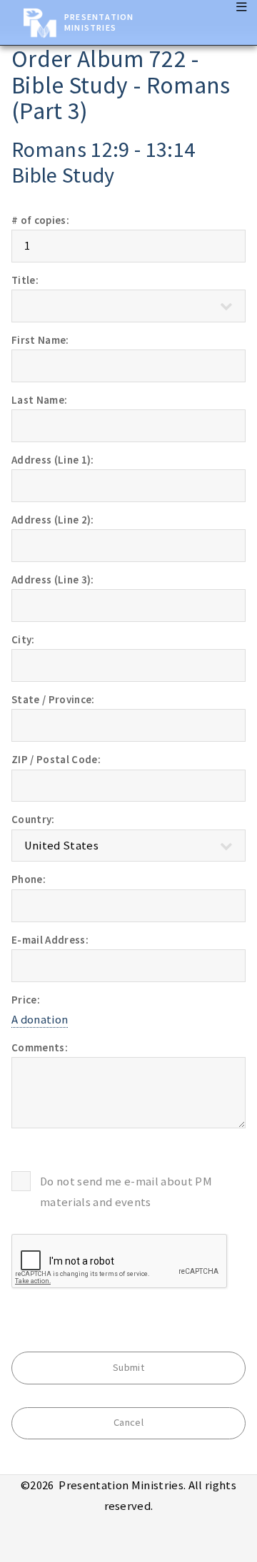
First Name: (40, 340)
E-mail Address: (50, 939)
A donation (39, 1019)
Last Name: (39, 400)
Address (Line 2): (52, 519)
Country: (33, 819)
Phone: (28, 879)
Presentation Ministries (98, 22)
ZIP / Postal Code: (56, 759)
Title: (25, 280)
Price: (25, 999)
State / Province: (53, 699)
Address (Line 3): (52, 579)
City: (23, 639)
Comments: (39, 1047)
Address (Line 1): (52, 459)
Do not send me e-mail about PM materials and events (126, 1192)
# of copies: (40, 220)
